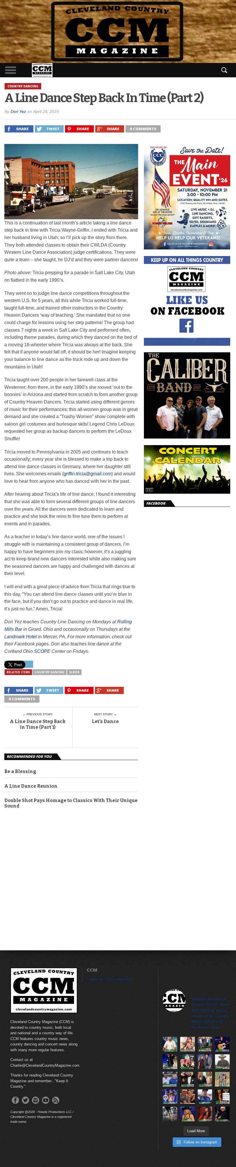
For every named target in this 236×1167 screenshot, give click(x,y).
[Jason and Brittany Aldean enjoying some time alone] (187, 1096)
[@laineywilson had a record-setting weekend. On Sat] (187, 1114)
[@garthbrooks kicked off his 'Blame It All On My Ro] (222, 1044)
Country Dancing (49, 672)
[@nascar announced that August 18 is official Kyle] (205, 1096)
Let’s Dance (105, 721)
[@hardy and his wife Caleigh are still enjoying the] (170, 1114)
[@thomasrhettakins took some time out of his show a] (170, 1096)
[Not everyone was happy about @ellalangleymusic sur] (222, 1096)
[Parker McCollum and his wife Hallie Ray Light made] (205, 1061)
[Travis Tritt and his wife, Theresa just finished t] (222, 1079)
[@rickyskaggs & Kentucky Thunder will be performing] (222, 1114)
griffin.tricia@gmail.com (87, 473)
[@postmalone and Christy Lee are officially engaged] (187, 1079)
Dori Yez (18, 111)
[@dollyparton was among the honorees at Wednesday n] (187, 1061)
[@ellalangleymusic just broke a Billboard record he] (205, 1114)
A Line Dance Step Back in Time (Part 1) (38, 724)
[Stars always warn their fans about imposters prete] (222, 1061)
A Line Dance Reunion (31, 786)
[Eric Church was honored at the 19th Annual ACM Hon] (170, 1061)
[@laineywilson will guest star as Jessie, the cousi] (205, 1079)
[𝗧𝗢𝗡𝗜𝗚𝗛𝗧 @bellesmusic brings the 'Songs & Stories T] (187, 1044)
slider (74, 672)
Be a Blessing (20, 771)
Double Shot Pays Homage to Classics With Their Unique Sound (71, 803)
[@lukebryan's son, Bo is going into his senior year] (170, 1079)
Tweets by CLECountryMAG (110, 979)
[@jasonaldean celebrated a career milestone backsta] (205, 1044)
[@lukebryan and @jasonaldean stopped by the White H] (170, 1044)
